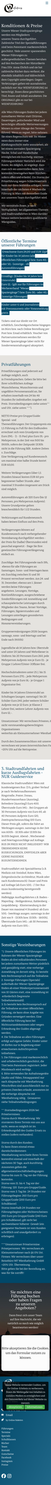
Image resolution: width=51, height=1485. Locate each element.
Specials (5, 1436)
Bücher (5, 1443)
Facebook (6, 1457)
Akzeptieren (15, 1407)
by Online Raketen (14, 1420)
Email (9, 1415)
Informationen (34, 1407)
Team (4, 1446)
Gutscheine (7, 1454)
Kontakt (5, 1450)
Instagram (6, 1461)
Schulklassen (8, 1439)
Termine (5, 1432)
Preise (4, 1464)
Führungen (7, 1428)
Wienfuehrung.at (13, 8)
